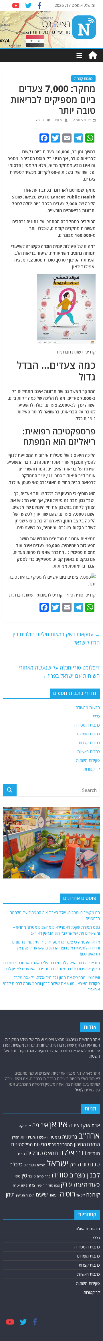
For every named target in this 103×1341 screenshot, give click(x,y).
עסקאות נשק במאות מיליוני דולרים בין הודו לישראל (56, 638)
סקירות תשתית (88, 760)
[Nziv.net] (93, 55)
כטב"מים (29, 1165)
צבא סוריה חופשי (48, 1185)
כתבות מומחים (88, 734)
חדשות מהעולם (88, 707)
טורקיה (34, 1153)
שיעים (41, 1194)
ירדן (73, 1165)
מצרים (77, 1175)
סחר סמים (43, 1176)
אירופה (40, 1125)
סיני (17, 1176)
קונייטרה (19, 1185)
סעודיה (92, 1184)
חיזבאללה (72, 1152)
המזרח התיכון (87, 1144)
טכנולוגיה (89, 1164)
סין (24, 1175)
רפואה (40, 120)
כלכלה (15, 1164)
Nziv (58, 120)
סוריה (60, 1174)
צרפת (30, 1185)
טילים (21, 1154)
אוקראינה (79, 1125)
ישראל (57, 1163)
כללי (96, 716)
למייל (79, 1090)
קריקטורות (92, 769)
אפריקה (25, 1125)
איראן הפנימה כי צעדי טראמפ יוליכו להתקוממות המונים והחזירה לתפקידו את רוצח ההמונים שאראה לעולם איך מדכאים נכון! (56, 948)
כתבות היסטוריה (87, 725)
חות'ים (93, 1153)
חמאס (51, 1153)
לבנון (93, 1174)
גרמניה (55, 1137)
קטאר (80, 1195)
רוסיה (67, 1193)
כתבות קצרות (83, 78)
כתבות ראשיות (88, 751)
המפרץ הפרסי (60, 1144)
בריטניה (70, 1136)
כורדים (41, 1165)
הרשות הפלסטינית (29, 1144)
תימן (10, 1194)
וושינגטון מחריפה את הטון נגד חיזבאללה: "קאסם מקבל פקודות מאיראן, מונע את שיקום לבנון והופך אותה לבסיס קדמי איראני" (51, 983)
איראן (58, 1124)
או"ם (96, 1125)
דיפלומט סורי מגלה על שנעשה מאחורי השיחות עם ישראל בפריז (59, 671)
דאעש (44, 1137)
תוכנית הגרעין (25, 1195)
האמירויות (29, 1137)
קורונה (93, 1194)
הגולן (15, 1137)
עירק (66, 1184)
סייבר (32, 1176)
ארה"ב (89, 1135)
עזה (78, 1184)
